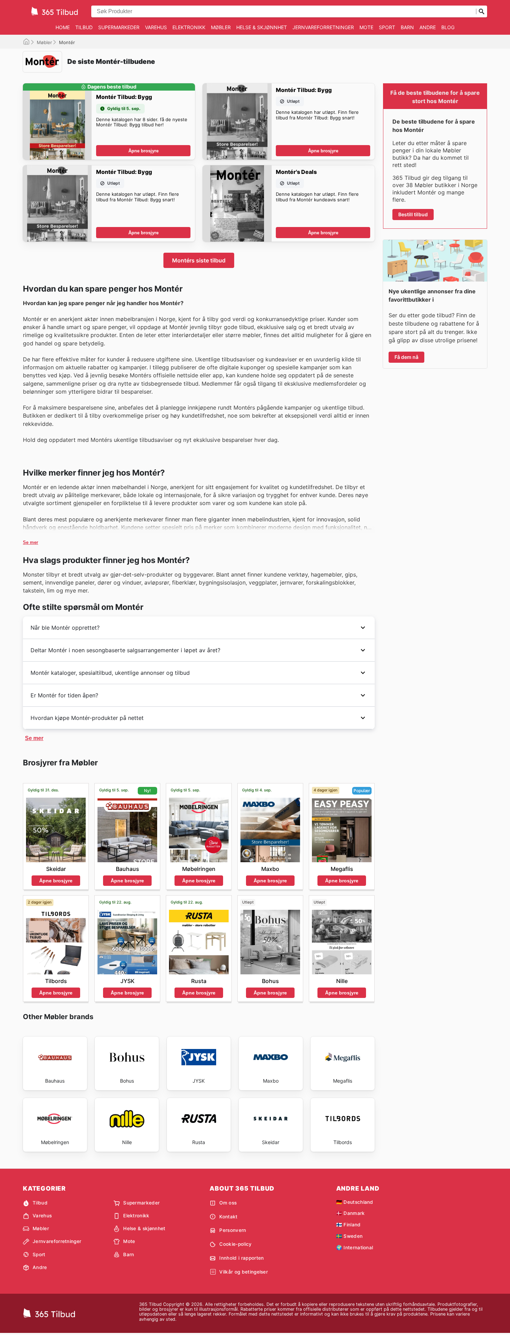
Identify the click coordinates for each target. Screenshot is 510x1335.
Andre (427, 27)
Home (63, 27)
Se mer (30, 542)
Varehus (156, 27)
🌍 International (354, 1247)
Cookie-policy (235, 1244)
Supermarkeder (118, 27)
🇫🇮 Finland (348, 1224)
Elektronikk (188, 27)
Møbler (221, 27)
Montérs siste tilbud (199, 260)
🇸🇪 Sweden (349, 1236)
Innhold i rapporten (241, 1258)
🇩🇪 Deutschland (354, 1202)
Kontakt (228, 1216)
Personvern (232, 1230)
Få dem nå (406, 357)
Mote (366, 27)
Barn (407, 27)
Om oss (228, 1203)
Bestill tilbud (413, 214)
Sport (387, 27)
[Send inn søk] (481, 11)
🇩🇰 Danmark (350, 1213)
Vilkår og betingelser (243, 1272)
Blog (447, 27)
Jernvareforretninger (323, 27)
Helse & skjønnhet (261, 27)
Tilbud (84, 27)
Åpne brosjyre (143, 150)
